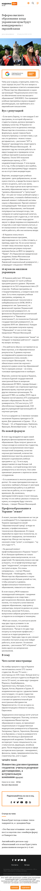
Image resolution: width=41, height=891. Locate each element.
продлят (19, 777)
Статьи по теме (9, 813)
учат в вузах (12, 82)
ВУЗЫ (18, 782)
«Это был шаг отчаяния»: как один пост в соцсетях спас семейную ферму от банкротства (20, 832)
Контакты (14, 865)
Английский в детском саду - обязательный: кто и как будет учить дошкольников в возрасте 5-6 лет (19, 844)
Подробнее (26, 887)
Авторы (27, 865)
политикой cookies (30, 882)
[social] (11, 802)
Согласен (14, 887)
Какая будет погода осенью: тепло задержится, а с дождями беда (18, 822)
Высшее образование (10, 785)
